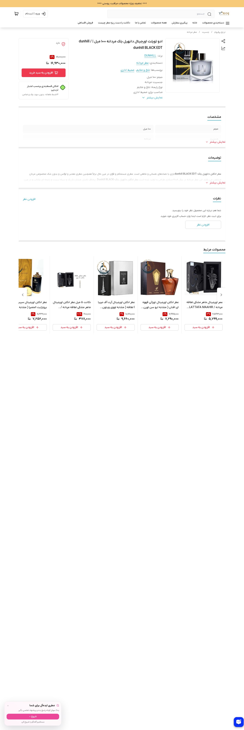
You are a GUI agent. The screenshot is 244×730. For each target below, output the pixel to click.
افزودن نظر (29, 199)
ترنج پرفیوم (219, 32)
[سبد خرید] (16, 14)
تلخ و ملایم (143, 70)
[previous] (221, 295)
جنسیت (205, 32)
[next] (22, 295)
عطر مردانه (192, 32)
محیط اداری (127, 70)
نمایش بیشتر (217, 142)
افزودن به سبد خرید (41, 73)
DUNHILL (150, 56)
